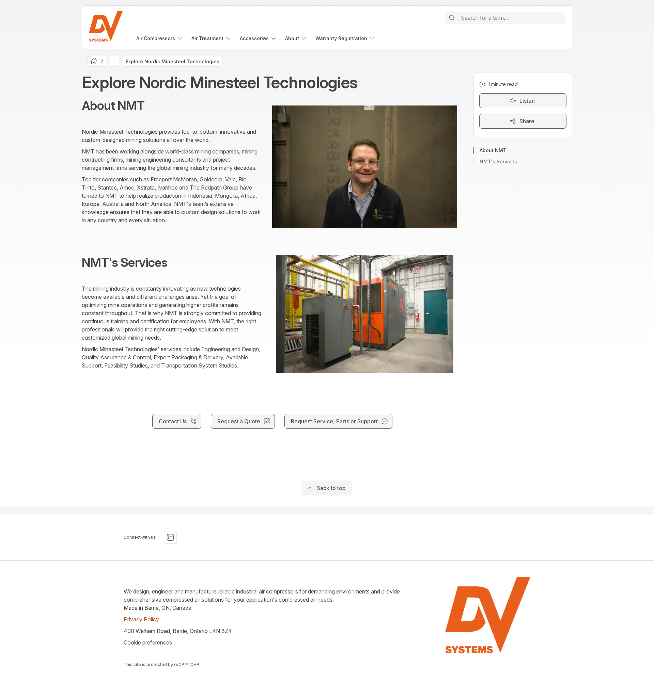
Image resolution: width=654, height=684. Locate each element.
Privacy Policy (141, 619)
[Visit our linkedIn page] (170, 537)
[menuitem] (159, 38)
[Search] (452, 18)
